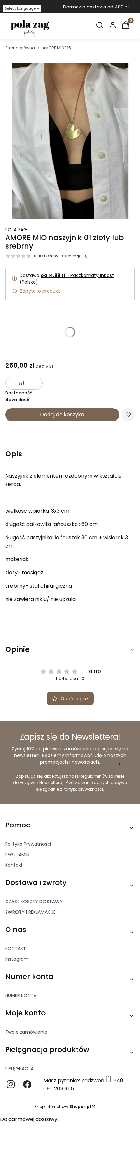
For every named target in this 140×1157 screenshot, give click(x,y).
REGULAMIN (17, 854)
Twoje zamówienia (26, 1032)
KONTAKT (15, 948)
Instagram (17, 959)
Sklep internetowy (62, 1106)
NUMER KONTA (20, 995)
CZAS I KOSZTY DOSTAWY (34, 901)
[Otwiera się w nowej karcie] (10, 1084)
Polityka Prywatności (28, 844)
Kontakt (14, 865)
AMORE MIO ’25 (57, 48)
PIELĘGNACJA (19, 1068)
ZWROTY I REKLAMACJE (30, 912)
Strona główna (20, 48)
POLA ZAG (16, 229)
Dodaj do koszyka (62, 414)
